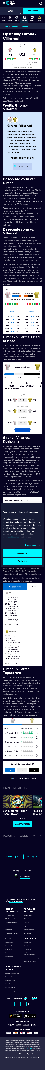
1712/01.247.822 (28, 1048)
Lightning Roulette (29, 926)
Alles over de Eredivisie (30, 962)
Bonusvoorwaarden (11, 980)
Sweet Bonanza (28, 915)
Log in (11, 11)
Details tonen (31, 545)
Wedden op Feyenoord (12, 933)
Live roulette (9, 953)
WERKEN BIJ (34, 998)
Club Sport (27, 946)
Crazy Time (27, 923)
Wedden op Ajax (10, 926)
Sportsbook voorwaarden (13, 977)
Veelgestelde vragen (11, 991)
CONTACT (9, 999)
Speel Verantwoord (11, 984)
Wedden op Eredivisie (11, 923)
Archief (34, 1054)
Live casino (9, 949)
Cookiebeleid (12, 1054)
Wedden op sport (10, 915)
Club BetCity (27, 942)
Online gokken (9, 946)
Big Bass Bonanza (29, 930)
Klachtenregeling (10, 987)
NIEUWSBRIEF (18, 999)
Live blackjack (9, 957)
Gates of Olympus (29, 919)
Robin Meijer (25, 876)
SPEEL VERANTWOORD (16, 902)
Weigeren (22, 561)
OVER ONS (25, 998)
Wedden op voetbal (11, 919)
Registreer (33, 11)
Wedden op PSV (10, 930)
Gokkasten (8, 960)
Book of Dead (27, 933)
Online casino (9, 942)
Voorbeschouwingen (20, 26)
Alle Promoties (22, 824)
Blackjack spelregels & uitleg (31, 958)
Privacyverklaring (24, 1054)
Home (5, 26)
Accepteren (23, 553)
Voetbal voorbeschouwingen (30, 954)
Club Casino (27, 949)
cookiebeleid (14, 537)
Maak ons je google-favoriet (25, 779)
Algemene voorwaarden (12, 973)
